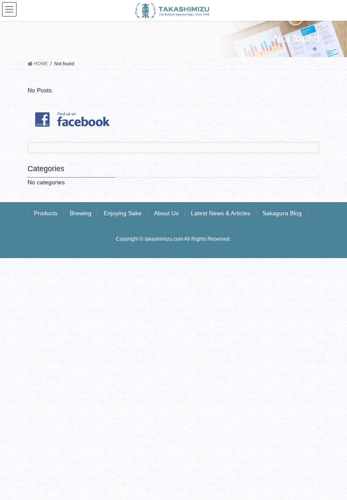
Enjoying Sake (123, 213)
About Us (166, 213)
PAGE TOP (331, 477)
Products (46, 213)
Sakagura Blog (282, 213)
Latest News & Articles (220, 213)
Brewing (80, 213)
